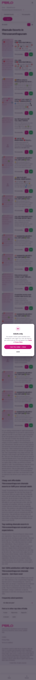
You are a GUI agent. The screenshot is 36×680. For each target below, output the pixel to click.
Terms (30, 340)
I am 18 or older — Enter (18, 347)
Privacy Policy (18, 342)
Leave (18, 352)
